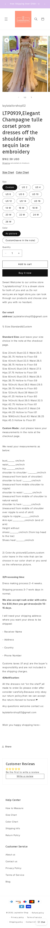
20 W (8, 214)
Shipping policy (16, 922)
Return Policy (13, 835)
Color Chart (22, 172)
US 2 (24, 187)
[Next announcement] (45, 4)
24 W (36, 214)
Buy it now (25, 273)
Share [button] (8, 746)
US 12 (9, 201)
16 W (21, 208)
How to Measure (14, 808)
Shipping (6, 163)
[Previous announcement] (5, 4)
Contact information (35, 922)
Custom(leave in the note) (20, 240)
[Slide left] (19, 97)
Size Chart (8, 172)
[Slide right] (31, 97)
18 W (35, 208)
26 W (8, 221)
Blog (8, 881)
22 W (22, 214)
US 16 (37, 201)
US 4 (38, 187)
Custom (10, 187)
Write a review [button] (25, 776)
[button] (6, 19)
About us (10, 854)
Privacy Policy (13, 868)
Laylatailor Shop (21, 913)
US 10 (35, 194)
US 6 (8, 194)
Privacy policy (17, 917)
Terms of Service (15, 875)
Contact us (11, 861)
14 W (8, 208)
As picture (11, 233)
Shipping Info (13, 828)
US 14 (23, 201)
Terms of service (34, 917)
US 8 (21, 194)
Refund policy (38, 913)
